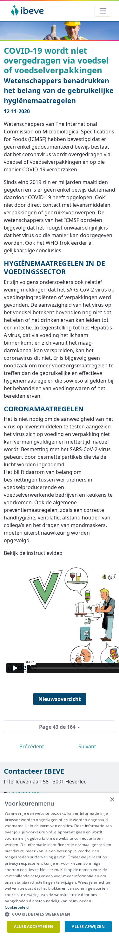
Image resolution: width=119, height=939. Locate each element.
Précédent (31, 746)
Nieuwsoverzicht (59, 699)
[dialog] (59, 866)
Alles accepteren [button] (33, 926)
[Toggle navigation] (103, 11)
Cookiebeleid (17, 907)
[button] (59, 914)
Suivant (87, 746)
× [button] (111, 799)
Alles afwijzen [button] (88, 926)
